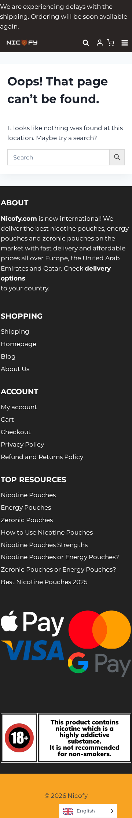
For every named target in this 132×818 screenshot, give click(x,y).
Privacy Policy (22, 444)
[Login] (99, 42)
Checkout (16, 432)
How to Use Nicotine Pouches (47, 532)
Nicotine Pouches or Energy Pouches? (60, 557)
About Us (15, 369)
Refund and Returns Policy (42, 457)
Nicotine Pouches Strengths (44, 545)
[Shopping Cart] (110, 42)
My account (19, 407)
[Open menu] (125, 42)
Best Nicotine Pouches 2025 (44, 582)
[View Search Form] (85, 42)
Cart (7, 419)
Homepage (18, 344)
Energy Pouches (26, 507)
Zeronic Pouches (27, 520)
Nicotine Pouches (28, 495)
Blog (8, 356)
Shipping (15, 331)
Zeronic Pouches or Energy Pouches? (58, 569)
